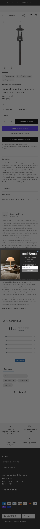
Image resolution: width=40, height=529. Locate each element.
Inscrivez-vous (30, 270)
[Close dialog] (38, 251)
